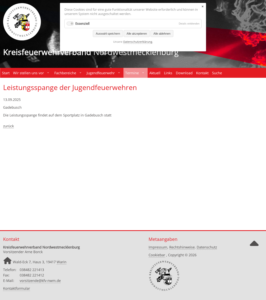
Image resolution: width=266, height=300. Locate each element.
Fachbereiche (65, 73)
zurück (8, 126)
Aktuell (154, 73)
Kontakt (202, 73)
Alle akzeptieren (137, 33)
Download (184, 73)
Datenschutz (207, 247)
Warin (61, 262)
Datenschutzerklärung (137, 42)
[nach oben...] (254, 247)
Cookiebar (157, 255)
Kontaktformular (16, 288)
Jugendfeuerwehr (101, 73)
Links (168, 73)
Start (6, 73)
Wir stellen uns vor (28, 73)
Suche (217, 73)
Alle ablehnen (161, 33)
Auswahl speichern (108, 33)
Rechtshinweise (182, 247)
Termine (132, 73)
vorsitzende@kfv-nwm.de (40, 280)
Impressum (158, 247)
